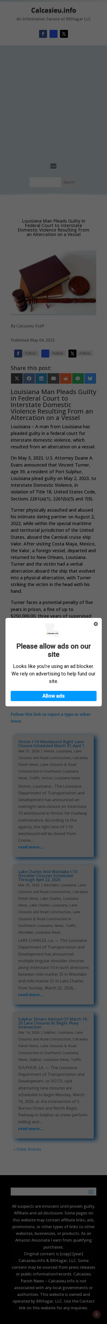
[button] (54, 696)
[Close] (96, 624)
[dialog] (53, 662)
